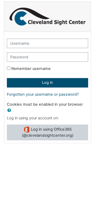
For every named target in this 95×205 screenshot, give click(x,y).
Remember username (31, 68)
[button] (10, 110)
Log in (47, 82)
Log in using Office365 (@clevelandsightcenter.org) (47, 132)
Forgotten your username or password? (43, 94)
